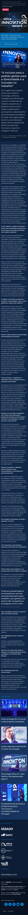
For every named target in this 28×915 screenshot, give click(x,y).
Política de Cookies (7, 6)
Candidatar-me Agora (11, 44)
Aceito (5, 9)
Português (11, 911)
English (4, 911)
